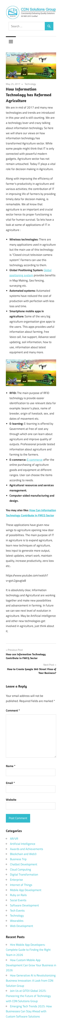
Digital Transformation (24, 874)
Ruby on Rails (18, 895)
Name (10, 766)
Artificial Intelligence (22, 844)
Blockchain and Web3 (23, 854)
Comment (13, 710)
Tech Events (17, 910)
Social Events (18, 900)
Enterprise (16, 879)
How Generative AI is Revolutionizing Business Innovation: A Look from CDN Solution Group (31, 980)
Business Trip (18, 859)
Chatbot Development (23, 864)
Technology (30, 84)
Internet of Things (21, 885)
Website (11, 799)
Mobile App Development (25, 890)
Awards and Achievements (26, 849)
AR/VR (14, 838)
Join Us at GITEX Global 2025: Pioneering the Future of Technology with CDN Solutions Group (28, 996)
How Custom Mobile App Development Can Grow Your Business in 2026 (31, 965)
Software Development (24, 905)
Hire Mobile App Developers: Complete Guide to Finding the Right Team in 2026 (28, 949)
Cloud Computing (20, 869)
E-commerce (35, 459)
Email (10, 783)
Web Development (21, 926)
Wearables (16, 920)
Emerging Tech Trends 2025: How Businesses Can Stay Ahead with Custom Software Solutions (29, 1011)
